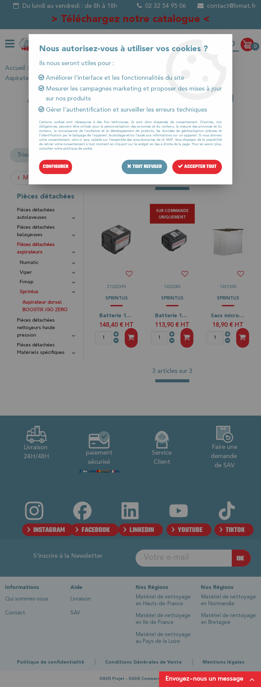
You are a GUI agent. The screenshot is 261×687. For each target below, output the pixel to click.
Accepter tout (199, 167)
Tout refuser (147, 167)
